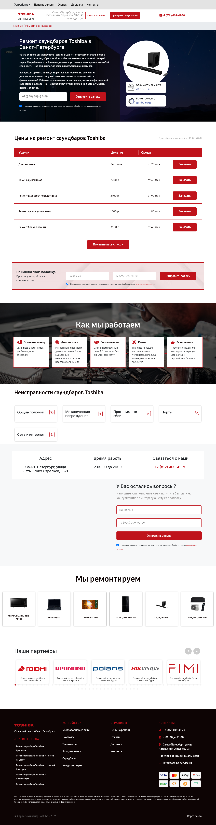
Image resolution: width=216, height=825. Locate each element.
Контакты (93, 4)
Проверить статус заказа (125, 15)
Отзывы (62, 4)
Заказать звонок (96, 15)
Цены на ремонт (44, 4)
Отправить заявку (88, 96)
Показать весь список (108, 244)
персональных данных (145, 284)
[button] (188, 651)
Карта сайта (194, 816)
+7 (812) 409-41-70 (170, 467)
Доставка (77, 4)
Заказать (185, 164)
